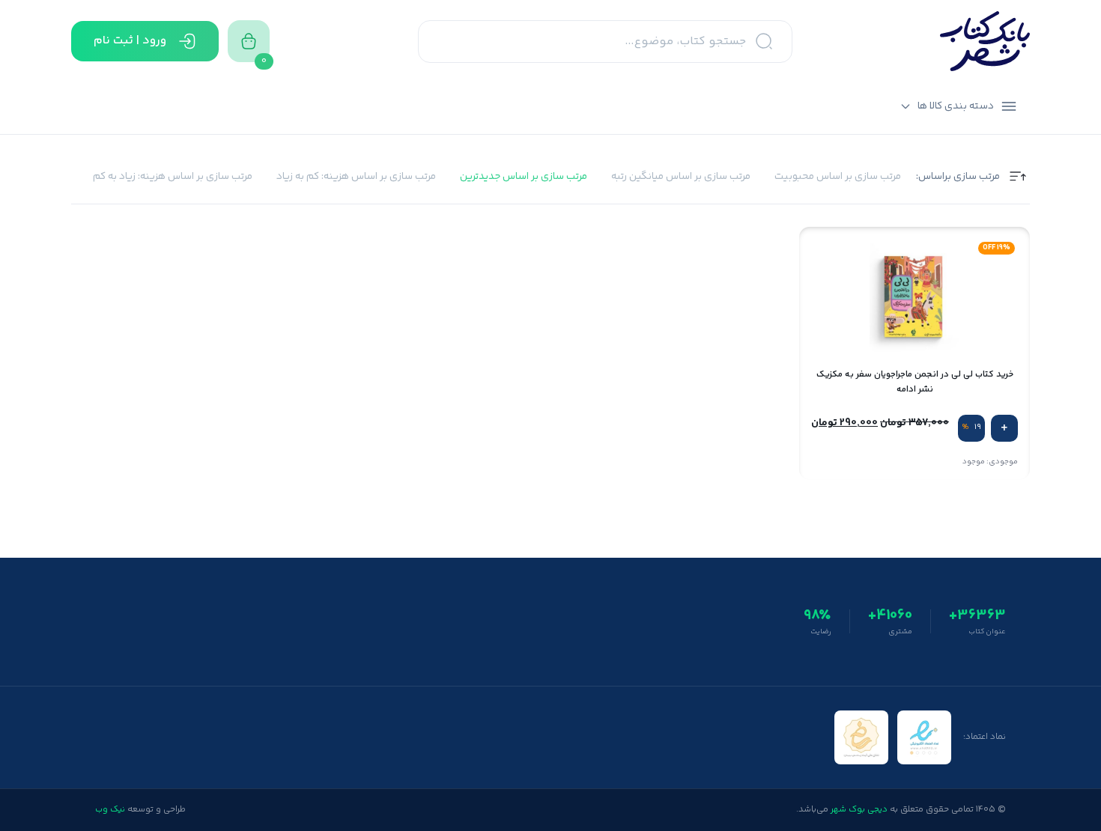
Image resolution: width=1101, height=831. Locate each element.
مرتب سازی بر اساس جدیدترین (523, 177)
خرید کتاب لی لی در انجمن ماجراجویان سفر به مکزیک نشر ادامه (914, 382)
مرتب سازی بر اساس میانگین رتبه (680, 177)
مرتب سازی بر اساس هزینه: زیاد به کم (172, 177)
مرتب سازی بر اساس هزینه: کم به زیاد (356, 177)
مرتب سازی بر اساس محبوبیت (837, 177)
